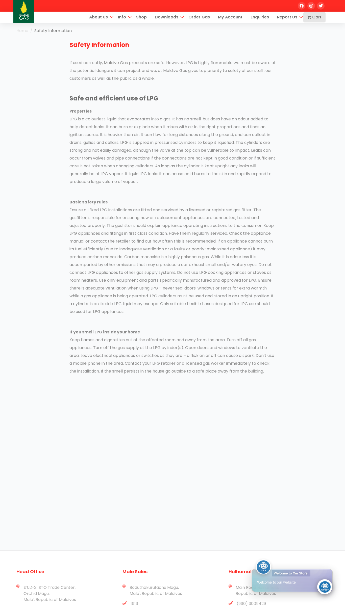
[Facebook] (301, 6)
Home (22, 31)
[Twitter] (321, 6)
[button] (111, 17)
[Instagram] (311, 6)
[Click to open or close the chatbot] (324, 586)
